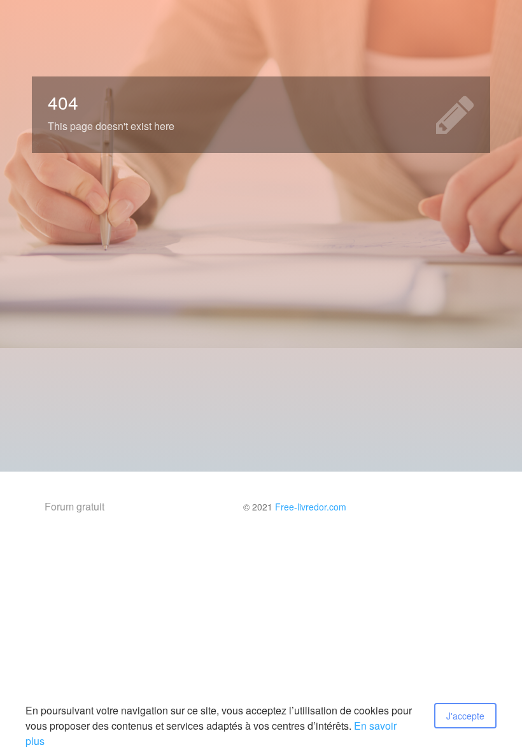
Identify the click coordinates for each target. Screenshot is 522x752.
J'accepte (465, 715)
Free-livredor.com (310, 506)
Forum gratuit (74, 506)
